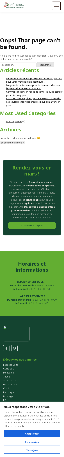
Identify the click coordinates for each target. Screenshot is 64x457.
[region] (32, 429)
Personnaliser (32, 442)
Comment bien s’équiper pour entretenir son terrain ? (33, 98)
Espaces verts (10, 364)
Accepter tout (32, 433)
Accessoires (9, 380)
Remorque (8, 392)
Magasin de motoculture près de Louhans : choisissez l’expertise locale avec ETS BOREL (34, 87)
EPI (4, 400)
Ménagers (8, 372)
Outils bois (8, 368)
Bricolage (8, 396)
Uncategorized (14, 121)
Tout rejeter (32, 450)
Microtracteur (10, 384)
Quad (6, 388)
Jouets (6, 376)
